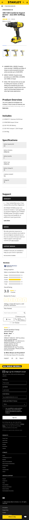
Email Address (5, 394)
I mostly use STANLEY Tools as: (9, 401)
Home (2, 6)
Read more (5, 108)
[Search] (23, 2)
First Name (5, 379)
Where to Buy (12, 517)
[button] (3, 498)
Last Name (5, 386)
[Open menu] (2, 2)
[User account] (27, 2)
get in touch (15, 240)
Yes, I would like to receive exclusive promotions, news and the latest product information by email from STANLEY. (13, 411)
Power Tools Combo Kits (10, 6)
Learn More (7, 220)
